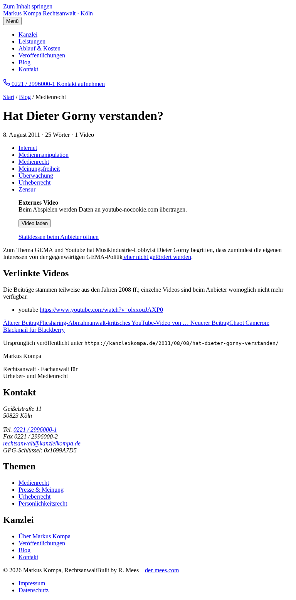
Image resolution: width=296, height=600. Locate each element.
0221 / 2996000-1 (35, 429)
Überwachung (35, 175)
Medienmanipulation (43, 154)
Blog (24, 62)
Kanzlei (27, 34)
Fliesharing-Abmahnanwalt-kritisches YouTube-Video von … (96, 322)
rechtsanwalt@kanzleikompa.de (42, 443)
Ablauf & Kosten (39, 48)
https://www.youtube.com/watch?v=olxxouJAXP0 (101, 309)
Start (8, 97)
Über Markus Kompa (44, 536)
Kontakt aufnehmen (81, 84)
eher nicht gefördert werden (157, 257)
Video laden (35, 223)
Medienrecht (33, 161)
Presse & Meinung (41, 489)
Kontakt (28, 69)
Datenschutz (33, 590)
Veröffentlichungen (41, 55)
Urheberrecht (34, 182)
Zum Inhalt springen (27, 6)
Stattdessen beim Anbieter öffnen (58, 237)
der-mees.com (162, 570)
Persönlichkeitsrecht (42, 503)
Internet (27, 148)
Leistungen (31, 41)
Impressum (31, 583)
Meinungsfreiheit (39, 168)
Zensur (26, 189)
